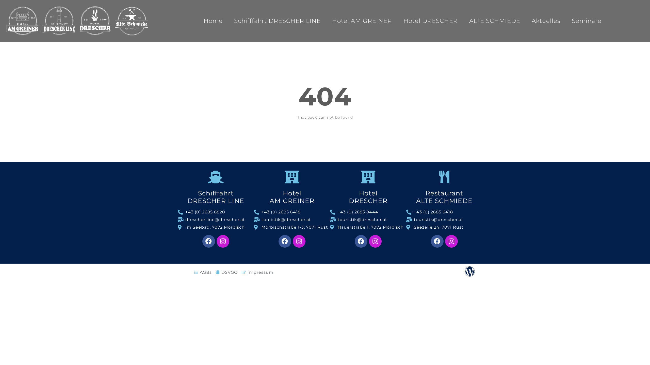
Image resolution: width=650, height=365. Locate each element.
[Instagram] (223, 241)
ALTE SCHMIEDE (494, 20)
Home (213, 20)
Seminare (587, 20)
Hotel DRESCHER (430, 20)
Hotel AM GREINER (362, 20)
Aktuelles (546, 20)
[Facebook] (208, 241)
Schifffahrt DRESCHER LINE (277, 20)
